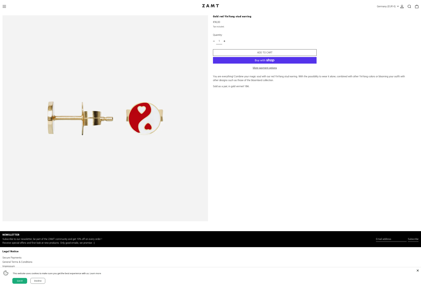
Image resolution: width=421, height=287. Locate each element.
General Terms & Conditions (17, 261)
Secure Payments (12, 257)
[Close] (417, 270)
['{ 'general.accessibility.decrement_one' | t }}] (214, 41)
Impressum (8, 266)
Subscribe (413, 239)
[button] (409, 6)
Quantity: (217, 34)
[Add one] (224, 41)
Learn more (95, 273)
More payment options (265, 67)
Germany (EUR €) (386, 6)
